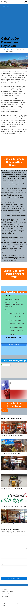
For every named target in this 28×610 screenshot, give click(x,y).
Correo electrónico (7, 557)
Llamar (5, 410)
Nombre (3, 549)
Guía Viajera (5, 2)
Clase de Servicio (5, 6)
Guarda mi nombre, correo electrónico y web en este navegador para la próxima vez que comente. (13, 573)
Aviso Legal (5, 596)
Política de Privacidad (8, 591)
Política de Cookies (7, 593)
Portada (3, 49)
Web (2, 564)
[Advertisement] (14, 22)
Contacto (4, 589)
